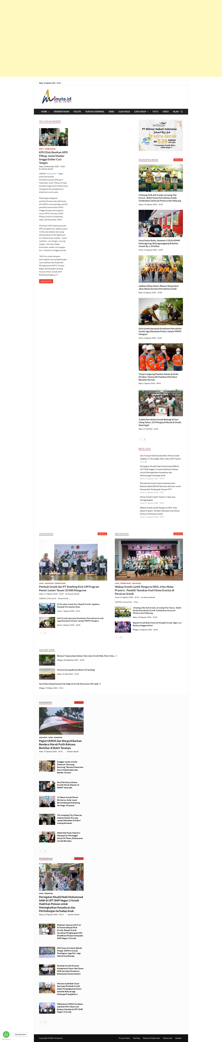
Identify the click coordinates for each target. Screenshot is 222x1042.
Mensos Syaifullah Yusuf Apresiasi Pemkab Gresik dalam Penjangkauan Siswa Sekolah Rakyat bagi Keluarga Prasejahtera (69, 988)
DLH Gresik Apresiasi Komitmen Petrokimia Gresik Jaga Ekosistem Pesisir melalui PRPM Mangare (160, 331)
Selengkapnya (45, 280)
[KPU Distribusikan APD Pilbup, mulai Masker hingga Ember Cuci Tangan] (53, 137)
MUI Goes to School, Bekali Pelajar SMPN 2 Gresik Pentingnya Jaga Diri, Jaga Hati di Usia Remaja (69, 952)
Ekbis (111, 111)
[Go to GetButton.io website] (6, 1039)
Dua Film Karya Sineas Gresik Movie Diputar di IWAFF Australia (68, 785)
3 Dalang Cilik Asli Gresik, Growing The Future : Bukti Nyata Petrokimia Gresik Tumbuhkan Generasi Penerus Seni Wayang (160, 198)
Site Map (136, 1038)
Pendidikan (49, 893)
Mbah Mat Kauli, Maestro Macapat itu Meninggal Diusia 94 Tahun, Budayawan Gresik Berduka (70, 837)
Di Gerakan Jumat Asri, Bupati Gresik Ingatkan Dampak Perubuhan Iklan (78, 605)
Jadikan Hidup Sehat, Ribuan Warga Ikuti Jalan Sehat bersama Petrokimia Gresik (159, 287)
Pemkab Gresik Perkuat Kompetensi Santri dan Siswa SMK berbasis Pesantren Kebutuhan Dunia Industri (70, 969)
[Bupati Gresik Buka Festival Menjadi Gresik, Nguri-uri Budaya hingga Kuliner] (123, 623)
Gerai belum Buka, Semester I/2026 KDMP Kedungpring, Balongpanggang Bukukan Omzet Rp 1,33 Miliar (159, 243)
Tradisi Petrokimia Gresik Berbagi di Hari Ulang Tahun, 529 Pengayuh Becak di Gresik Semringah (160, 422)
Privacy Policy (124, 1038)
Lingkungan (49, 583)
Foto (155, 111)
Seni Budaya (136, 583)
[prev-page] (140, 439)
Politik (77, 111)
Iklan (176, 111)
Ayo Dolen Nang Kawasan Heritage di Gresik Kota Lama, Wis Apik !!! (70, 683)
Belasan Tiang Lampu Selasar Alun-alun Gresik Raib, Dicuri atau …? (87, 656)
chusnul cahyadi (47, 169)
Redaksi (178, 1038)
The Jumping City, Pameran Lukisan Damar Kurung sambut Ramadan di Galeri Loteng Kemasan (69, 819)
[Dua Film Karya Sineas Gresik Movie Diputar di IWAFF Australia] (47, 782)
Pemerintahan (61, 111)
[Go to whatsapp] (6, 1034)
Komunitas (58, 737)
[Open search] (182, 112)
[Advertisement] (77, 38)
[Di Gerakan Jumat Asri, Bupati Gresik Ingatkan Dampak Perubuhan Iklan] (47, 604)
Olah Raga (124, 111)
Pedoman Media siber (151, 1038)
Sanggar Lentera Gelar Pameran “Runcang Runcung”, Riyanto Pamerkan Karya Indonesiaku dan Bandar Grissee (70, 767)
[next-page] (144, 439)
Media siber (167, 1038)
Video (166, 111)
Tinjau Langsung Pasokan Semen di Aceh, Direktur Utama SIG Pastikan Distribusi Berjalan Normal (159, 377)
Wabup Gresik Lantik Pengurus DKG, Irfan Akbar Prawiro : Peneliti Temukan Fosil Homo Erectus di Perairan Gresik (160, 510)
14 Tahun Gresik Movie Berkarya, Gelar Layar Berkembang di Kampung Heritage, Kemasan (68, 801)
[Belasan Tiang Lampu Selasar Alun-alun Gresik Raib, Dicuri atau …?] (47, 656)
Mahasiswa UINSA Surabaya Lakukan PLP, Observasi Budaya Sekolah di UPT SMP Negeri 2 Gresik (70, 1008)
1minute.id (51, 173)
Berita (41, 149)
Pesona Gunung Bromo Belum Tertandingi (76, 670)
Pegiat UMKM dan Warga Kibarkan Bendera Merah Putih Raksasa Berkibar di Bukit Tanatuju (60, 744)
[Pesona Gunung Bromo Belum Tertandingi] (47, 670)
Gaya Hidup (140, 111)
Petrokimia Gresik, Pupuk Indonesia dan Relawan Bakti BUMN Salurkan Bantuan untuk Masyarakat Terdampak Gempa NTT (160, 486)
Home (44, 111)
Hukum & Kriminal (94, 111)
